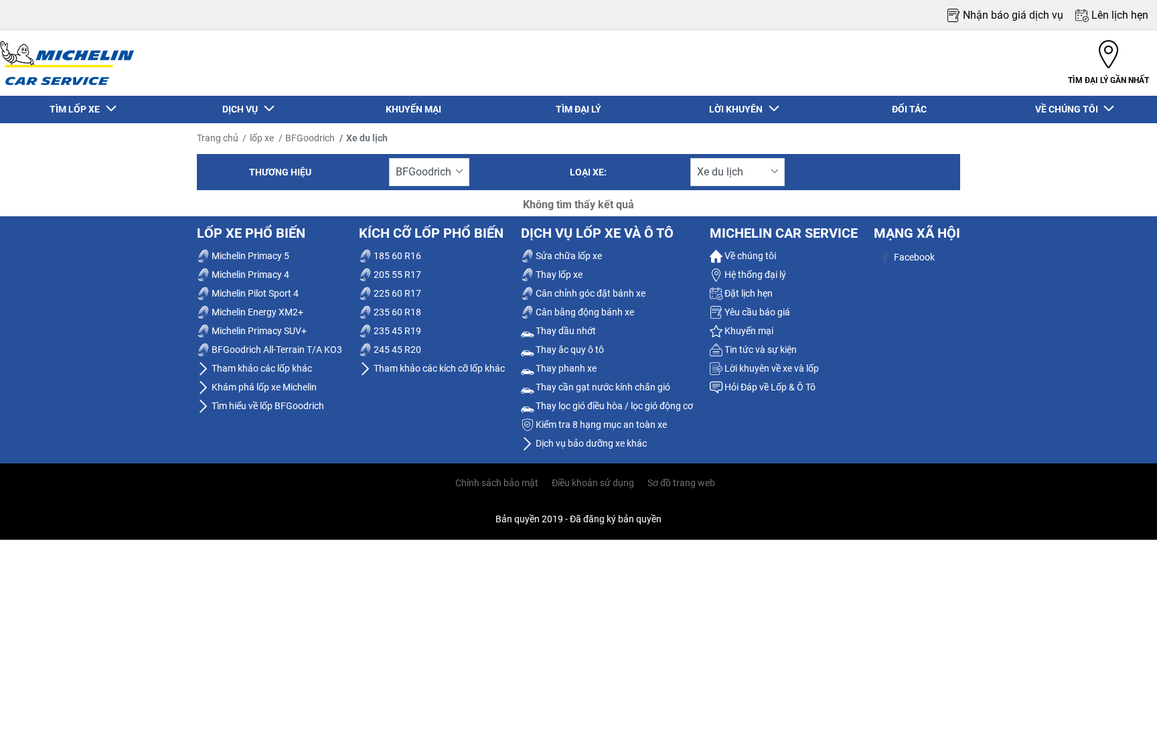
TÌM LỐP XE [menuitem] (77, 109)
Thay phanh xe (565, 368)
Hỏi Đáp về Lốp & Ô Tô (769, 387)
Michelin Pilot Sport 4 (254, 293)
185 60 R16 (396, 255)
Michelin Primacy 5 (249, 255)
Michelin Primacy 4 (249, 274)
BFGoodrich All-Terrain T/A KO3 (276, 349)
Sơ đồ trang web (681, 482)
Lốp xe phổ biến (251, 233)
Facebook (913, 257)
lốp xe (262, 138)
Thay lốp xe (558, 274)
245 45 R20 (396, 349)
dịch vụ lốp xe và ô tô (597, 233)
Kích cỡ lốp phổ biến (431, 233)
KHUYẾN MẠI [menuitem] (413, 109)
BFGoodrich (310, 138)
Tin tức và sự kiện (759, 349)
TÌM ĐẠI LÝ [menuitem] (578, 109)
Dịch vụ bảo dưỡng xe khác (590, 443)
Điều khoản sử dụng (593, 482)
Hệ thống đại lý (754, 274)
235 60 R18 (396, 312)
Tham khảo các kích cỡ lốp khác (438, 368)
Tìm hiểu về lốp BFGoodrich (267, 405)
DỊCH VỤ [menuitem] (242, 109)
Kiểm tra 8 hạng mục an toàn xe (600, 424)
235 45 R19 (396, 330)
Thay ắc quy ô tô (569, 349)
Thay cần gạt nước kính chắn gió (602, 387)
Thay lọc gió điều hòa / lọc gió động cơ (613, 405)
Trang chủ (217, 138)
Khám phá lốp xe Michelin (263, 387)
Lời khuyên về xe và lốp (770, 368)
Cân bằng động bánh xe (584, 312)
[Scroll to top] (1122, 719)
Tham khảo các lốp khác (261, 368)
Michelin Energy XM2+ (256, 312)
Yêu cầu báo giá (756, 312)
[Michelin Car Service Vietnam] (67, 63)
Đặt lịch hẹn (747, 293)
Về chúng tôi (749, 255)
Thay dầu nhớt (565, 330)
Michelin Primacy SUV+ (258, 330)
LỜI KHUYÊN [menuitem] (738, 109)
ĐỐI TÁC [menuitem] (909, 109)
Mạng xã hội (917, 233)
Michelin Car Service (784, 233)
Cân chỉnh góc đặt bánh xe (589, 293)
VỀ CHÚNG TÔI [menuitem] (1068, 109)
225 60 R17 (396, 293)
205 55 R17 (396, 274)
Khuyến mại (747, 330)
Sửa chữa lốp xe (568, 255)
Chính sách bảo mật (496, 482)
